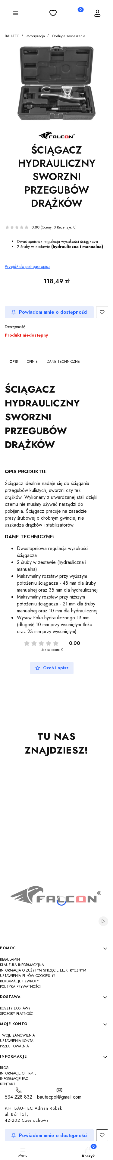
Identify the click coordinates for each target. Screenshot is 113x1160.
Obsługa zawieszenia (68, 36)
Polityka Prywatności (20, 986)
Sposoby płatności (17, 1013)
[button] (16, 14)
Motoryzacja (36, 36)
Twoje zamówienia (17, 1035)
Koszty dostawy (15, 1008)
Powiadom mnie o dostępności (53, 312)
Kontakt (7, 1084)
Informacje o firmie (18, 1073)
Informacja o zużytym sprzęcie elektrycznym (43, 970)
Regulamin (10, 959)
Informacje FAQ (14, 1078)
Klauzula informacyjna (22, 965)
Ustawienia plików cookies (25, 975)
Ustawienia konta (16, 1040)
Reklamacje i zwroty (19, 981)
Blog (4, 1068)
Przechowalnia (14, 1046)
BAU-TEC (12, 36)
